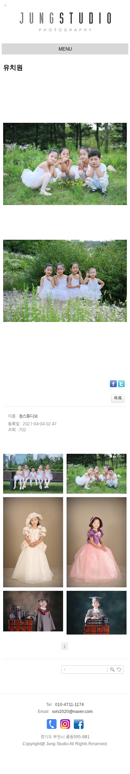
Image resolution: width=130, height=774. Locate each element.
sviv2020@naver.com (72, 711)
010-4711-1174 (69, 704)
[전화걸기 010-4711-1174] (51, 725)
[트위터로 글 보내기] (121, 383)
